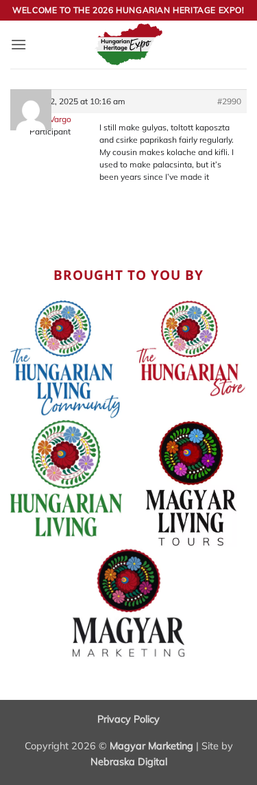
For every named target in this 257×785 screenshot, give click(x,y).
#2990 (229, 101)
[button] (18, 44)
